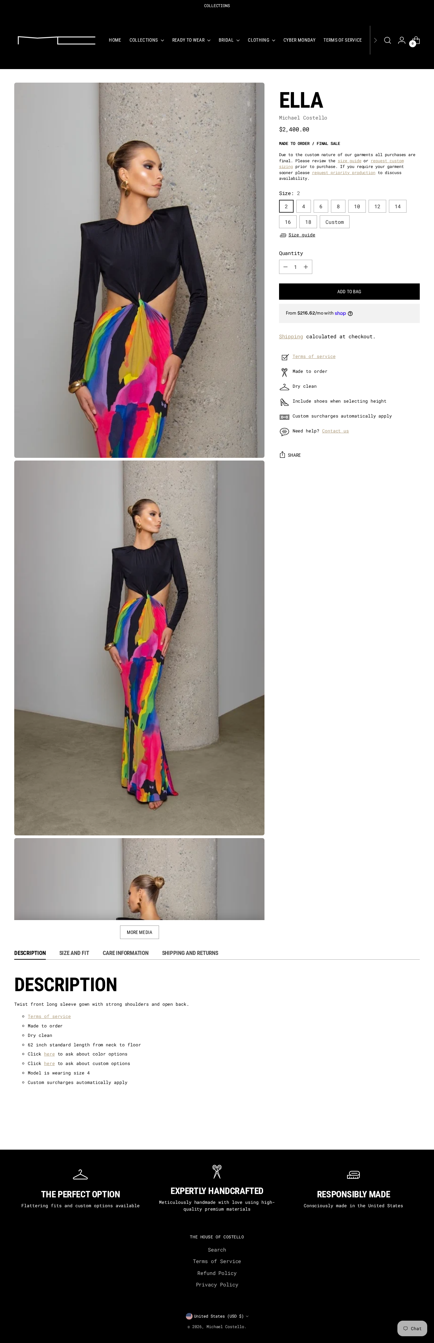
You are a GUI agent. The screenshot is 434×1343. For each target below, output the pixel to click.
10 (357, 206)
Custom (335, 221)
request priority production (343, 172)
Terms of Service (217, 1261)
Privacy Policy (217, 1284)
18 (308, 221)
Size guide (302, 235)
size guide (349, 160)
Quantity (291, 253)
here (49, 1054)
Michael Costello (303, 117)
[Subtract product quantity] (285, 267)
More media (139, 932)
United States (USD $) (219, 1316)
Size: (289, 193)
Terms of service (314, 356)
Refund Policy (217, 1273)
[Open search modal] (387, 40)
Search (217, 1249)
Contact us (335, 431)
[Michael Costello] (56, 40)
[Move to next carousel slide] (419, 1136)
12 (377, 206)
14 (398, 206)
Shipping (291, 336)
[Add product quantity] (306, 267)
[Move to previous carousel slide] (15, 1136)
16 (288, 221)
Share (294, 455)
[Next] (375, 40)
